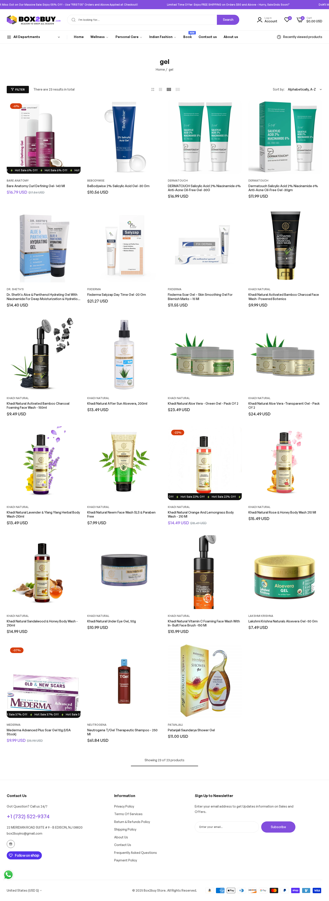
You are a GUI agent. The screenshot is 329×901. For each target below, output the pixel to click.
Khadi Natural (259, 289)
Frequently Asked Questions (135, 852)
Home (160, 69)
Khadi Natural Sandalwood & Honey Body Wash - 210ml (42, 623)
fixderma (94, 289)
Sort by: (278, 89)
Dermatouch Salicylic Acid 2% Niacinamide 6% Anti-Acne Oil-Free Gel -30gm (283, 188)
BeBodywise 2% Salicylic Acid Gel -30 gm (118, 186)
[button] (76, 107)
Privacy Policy (124, 806)
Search (228, 19)
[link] (99, 37)
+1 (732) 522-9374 (28, 816)
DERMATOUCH (178, 180)
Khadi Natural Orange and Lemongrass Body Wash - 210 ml (201, 514)
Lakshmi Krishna (260, 616)
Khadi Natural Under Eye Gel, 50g (111, 621)
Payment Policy (125, 860)
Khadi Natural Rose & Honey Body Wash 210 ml (282, 512)
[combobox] (153, 20)
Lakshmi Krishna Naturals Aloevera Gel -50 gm (283, 621)
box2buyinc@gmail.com (24, 833)
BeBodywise (96, 180)
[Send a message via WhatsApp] (8, 875)
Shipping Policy (125, 829)
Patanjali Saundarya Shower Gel (191, 730)
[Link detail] (11, 844)
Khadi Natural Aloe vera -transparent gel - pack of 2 (284, 405)
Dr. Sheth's (15, 289)
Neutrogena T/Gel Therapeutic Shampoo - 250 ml (122, 732)
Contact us (122, 845)
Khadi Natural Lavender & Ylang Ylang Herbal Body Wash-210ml (43, 514)
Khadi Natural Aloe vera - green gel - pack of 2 (203, 403)
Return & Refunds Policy (132, 822)
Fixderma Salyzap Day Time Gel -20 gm (116, 294)
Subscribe (278, 827)
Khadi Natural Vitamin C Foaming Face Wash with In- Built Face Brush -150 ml (204, 623)
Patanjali (175, 724)
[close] (324, 4)
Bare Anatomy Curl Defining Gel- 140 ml (36, 186)
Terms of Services (128, 814)
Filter (20, 89)
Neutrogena (97, 724)
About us (121, 837)
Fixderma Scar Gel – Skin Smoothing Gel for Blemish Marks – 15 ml (200, 296)
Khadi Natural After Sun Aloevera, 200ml (117, 403)
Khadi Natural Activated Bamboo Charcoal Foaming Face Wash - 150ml (38, 405)
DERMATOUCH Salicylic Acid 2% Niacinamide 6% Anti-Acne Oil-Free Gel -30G (204, 188)
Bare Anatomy (18, 180)
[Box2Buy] (33, 20)
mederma (14, 724)
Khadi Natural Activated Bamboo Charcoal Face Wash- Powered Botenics (283, 296)
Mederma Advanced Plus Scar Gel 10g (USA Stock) (39, 732)
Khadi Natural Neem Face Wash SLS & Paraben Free (121, 514)
